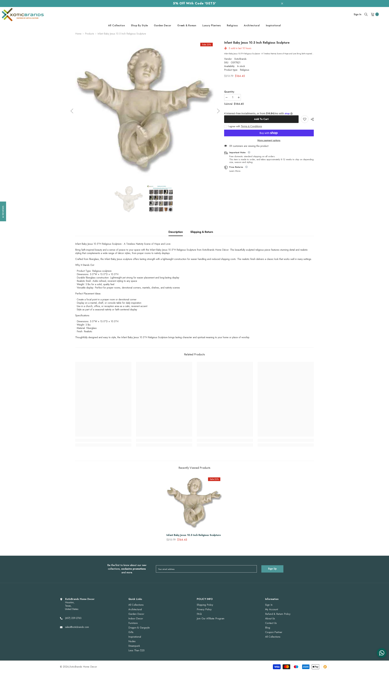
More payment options (268, 140)
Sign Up (272, 568)
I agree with (234, 126)
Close (282, 3)
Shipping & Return (201, 232)
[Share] (311, 119)
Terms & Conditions (251, 126)
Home (78, 33)
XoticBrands (240, 59)
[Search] (366, 14)
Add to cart (261, 119)
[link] (304, 119)
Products (89, 33)
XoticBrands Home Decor (83, 666)
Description (176, 232)
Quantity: (229, 91)
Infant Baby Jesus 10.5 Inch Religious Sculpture (193, 535)
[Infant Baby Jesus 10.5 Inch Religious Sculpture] (194, 503)
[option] (145, 111)
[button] (72, 111)
